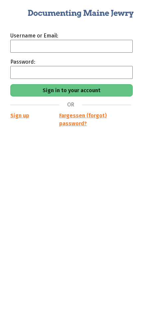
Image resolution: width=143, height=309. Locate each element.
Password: (22, 62)
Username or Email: (34, 35)
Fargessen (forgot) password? (83, 119)
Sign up (19, 115)
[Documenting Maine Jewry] (71, 16)
